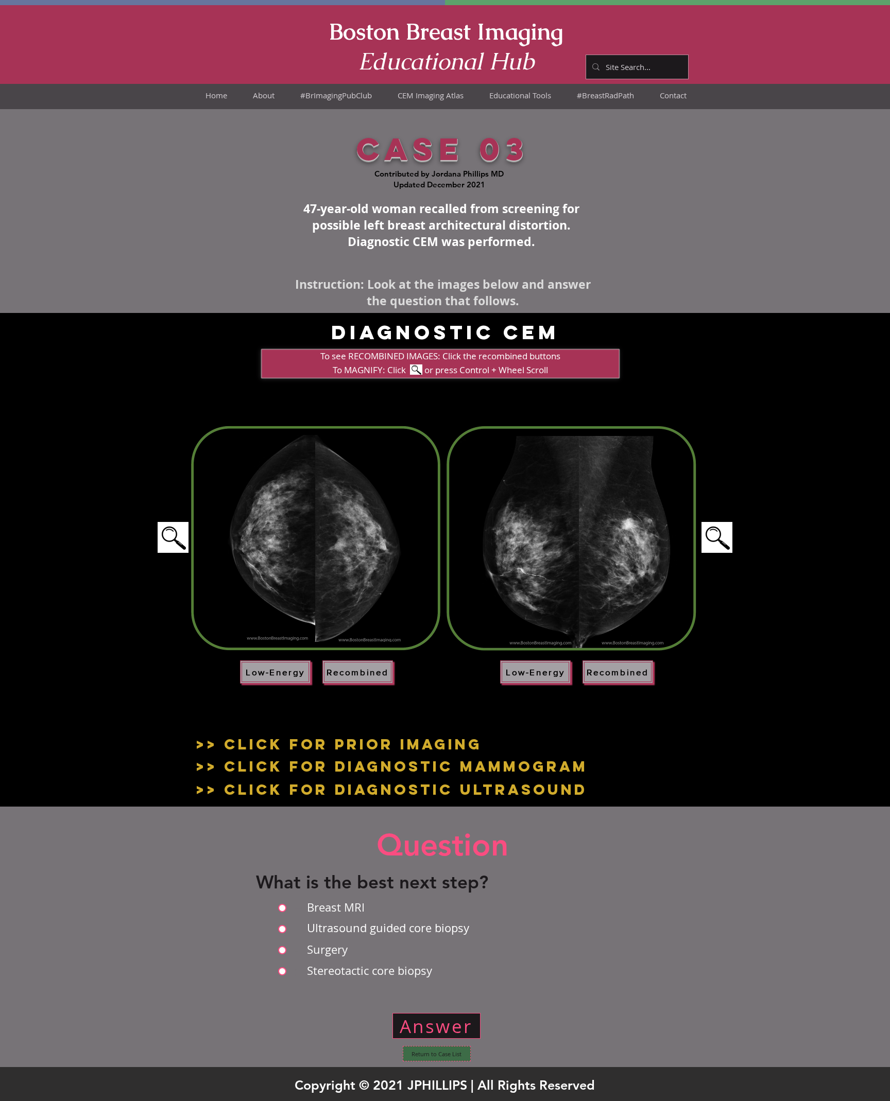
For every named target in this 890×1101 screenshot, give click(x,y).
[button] (430, 95)
